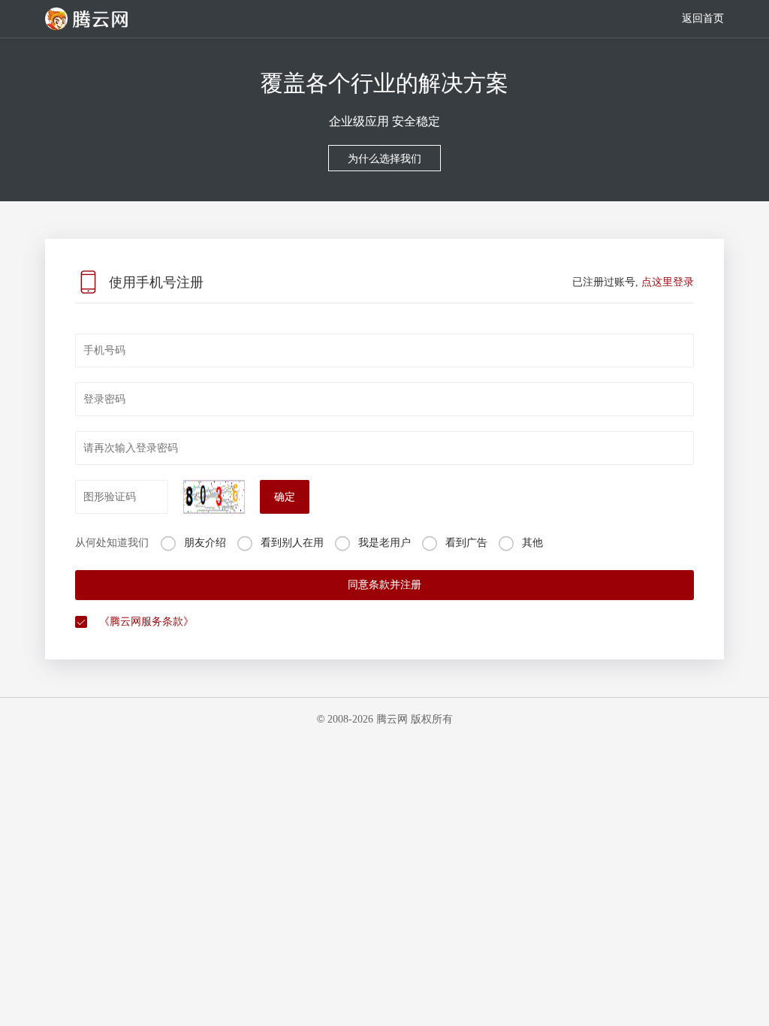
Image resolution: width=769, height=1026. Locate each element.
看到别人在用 (292, 542)
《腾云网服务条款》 (146, 621)
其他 (532, 542)
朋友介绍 (205, 542)
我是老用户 (384, 542)
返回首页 (703, 18)
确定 (284, 496)
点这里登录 (667, 282)
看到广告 (466, 542)
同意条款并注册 (384, 584)
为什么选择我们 (384, 158)
